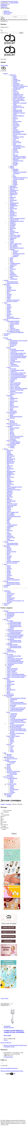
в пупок (12, 746)
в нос (11, 748)
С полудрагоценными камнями (18, 356)
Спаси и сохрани (14, 322)
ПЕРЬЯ (15, 165)
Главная (3, 804)
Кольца (9, 286)
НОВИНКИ (4, 5)
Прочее (12, 346)
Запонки (9, 288)
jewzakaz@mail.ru (8, 1057)
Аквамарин (13, 186)
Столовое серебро (14, 443)
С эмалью (12, 360)
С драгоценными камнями (17, 350)
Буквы (11, 396)
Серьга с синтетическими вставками (16, 675)
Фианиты (15, 151)
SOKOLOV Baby (17, 110)
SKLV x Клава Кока (18, 98)
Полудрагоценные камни (19, 134)
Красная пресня (14, 190)
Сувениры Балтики (15, 263)
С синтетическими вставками (18, 357)
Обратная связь (11, 597)
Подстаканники (14, 789)
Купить (6, 1040)
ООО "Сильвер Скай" (16, 243)
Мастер (12, 233)
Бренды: (3, 1042)
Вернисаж (15, 250)
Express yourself (17, 142)
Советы (16, 1)
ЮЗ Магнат (13, 224)
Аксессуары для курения (16, 436)
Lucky (14, 108)
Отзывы (9, 596)
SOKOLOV (13, 75)
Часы (8, 293)
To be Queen (16, 125)
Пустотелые (13, 344)
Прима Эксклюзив (15, 236)
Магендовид (13, 411)
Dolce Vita (15, 91)
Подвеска (9, 294)
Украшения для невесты (19, 156)
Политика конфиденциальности (9, 1068)
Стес (11, 270)
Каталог (6, 337)
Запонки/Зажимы (11, 444)
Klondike (12, 249)
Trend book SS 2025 (18, 84)
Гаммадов (12, 222)
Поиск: (2, 32)
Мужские (12, 422)
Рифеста (12, 266)
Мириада (12, 188)
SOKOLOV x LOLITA (19, 113)
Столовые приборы (15, 442)
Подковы (12, 434)
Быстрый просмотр (9, 1027)
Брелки (9, 291)
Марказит (12, 231)
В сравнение (7, 1026)
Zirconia (15, 149)
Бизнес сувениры (11, 290)
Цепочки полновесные (16, 710)
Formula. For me (17, 106)
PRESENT (16, 159)
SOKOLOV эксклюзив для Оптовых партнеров (20, 86)
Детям (5, 302)
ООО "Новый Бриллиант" (17, 248)
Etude (14, 143)
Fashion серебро (17, 121)
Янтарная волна (14, 203)
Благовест (15, 129)
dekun (11, 267)
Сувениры (9, 426)
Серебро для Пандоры (19, 97)
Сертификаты (13, 279)
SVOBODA (16, 83)
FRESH (12, 207)
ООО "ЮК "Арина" (15, 235)
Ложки (8, 308)
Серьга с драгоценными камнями (16, 677)
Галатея (12, 241)
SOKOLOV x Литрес (18, 107)
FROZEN (15, 155)
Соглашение (10, 599)
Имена (11, 404)
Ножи (11, 782)
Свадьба (6, 280)
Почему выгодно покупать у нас (15, 600)
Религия (6, 319)
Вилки (11, 779)
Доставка (9, 602)
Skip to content (4, 65)
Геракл (15, 76)
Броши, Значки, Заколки (13, 736)
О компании (4, 1)
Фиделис (12, 226)
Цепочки (9, 287)
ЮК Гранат (13, 228)
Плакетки (12, 328)
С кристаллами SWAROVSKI (18, 353)
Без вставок (13, 349)
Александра (13, 238)
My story (15, 122)
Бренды (6, 73)
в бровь (12, 751)
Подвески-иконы (14, 324)
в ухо (11, 747)
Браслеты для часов (12, 301)
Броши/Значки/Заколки (16, 416)
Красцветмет (13, 200)
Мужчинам (7, 284)
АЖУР (15, 114)
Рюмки (12, 786)
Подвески (9, 314)
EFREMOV (13, 204)
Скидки (6, 335)
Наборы (12, 788)
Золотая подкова (14, 232)
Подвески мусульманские (17, 332)
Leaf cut (15, 162)
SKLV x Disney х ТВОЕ (19, 158)
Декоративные (14, 342)
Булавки (9, 311)
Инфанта (15, 256)
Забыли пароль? (8, 12)
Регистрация (7, 13)
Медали (12, 433)
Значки (9, 312)
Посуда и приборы (12, 440)
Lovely (15, 128)
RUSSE (15, 82)
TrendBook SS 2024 (18, 94)
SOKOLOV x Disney (18, 136)
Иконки (12, 402)
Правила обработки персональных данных (12, 1071)
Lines (14, 139)
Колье (8, 315)
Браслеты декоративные (13, 300)
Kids (14, 120)
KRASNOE (13, 191)
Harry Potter (16, 124)
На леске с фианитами (16, 726)
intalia (11, 229)
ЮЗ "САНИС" (14, 245)
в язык (11, 750)
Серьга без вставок (15, 384)
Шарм (11, 409)
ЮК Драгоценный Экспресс (17, 218)
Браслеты (12, 413)
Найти (21, 32)
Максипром (13, 274)
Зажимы (9, 295)
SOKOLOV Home (18, 96)
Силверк (12, 273)
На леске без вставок (15, 727)
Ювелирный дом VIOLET (17, 221)
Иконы (12, 326)
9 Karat (15, 90)
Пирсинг (12, 418)
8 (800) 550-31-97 (5, 4)
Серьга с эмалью (14, 385)
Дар (11, 196)
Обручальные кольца (12, 281)
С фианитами (13, 359)
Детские (12, 399)
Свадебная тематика (15, 361)
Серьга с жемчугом (15, 387)
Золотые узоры (14, 276)
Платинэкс (13, 269)
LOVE (11, 408)
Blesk (11, 259)
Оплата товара (11, 593)
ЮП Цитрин (13, 215)
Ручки (11, 430)
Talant (11, 210)
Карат (11, 277)
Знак (11, 743)
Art (14, 153)
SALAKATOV (14, 246)
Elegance (15, 127)
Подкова (12, 762)
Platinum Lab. (13, 194)
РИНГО (12, 239)
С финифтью (13, 364)
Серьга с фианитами (15, 382)
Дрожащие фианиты (18, 115)
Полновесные (13, 343)
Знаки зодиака (14, 401)
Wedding (15, 79)
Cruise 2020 (16, 93)
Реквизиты (10, 595)
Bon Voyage (16, 141)
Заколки (12, 741)
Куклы (15, 117)
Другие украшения (12, 412)
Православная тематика (13, 321)
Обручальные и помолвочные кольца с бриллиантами (19, 147)
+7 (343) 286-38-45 (13, 2)
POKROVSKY (14, 205)
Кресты (12, 325)
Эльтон (12, 242)
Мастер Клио (13, 208)
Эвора (11, 217)
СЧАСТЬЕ (16, 138)
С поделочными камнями (16, 354)
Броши (8, 297)
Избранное (6, 11)
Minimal (15, 181)
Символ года (4, 7)
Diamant (12, 167)
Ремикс (12, 271)
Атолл (11, 201)
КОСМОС (16, 163)
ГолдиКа (12, 214)
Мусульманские (14, 406)
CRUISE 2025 (16, 89)
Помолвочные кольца (18, 253)
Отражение (16, 255)
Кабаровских (13, 212)
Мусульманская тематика (13, 331)
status (11, 260)
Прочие (12, 627)
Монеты (12, 429)
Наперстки (13, 439)
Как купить (10, 1)
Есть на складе (7, 810)
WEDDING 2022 (17, 111)
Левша (11, 257)
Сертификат (7, 333)
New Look (15, 152)
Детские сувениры (15, 437)
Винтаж (15, 252)
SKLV (14, 77)
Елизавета (12, 225)
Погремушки (10, 316)
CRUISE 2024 (16, 80)
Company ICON (14, 219)
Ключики (15, 118)
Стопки (12, 785)
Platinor (12, 166)
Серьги (9, 298)
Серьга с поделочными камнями (18, 388)
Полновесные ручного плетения (18, 340)
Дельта (12, 262)
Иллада (12, 198)
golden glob (13, 197)
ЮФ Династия (14, 187)
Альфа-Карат (13, 264)
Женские (12, 420)
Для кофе (12, 792)
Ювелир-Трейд (14, 193)
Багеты (15, 135)
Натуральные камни (18, 131)
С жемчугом (13, 351)
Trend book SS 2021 (18, 160)
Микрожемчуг (17, 132)
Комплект (6, 812)
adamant (12, 211)
